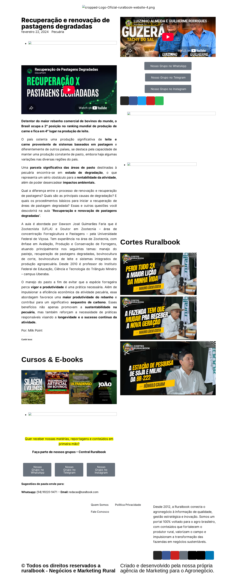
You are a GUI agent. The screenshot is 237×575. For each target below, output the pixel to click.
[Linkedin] (209, 555)
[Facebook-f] (166, 555)
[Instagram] (124, 100)
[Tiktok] (183, 555)
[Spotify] (159, 100)
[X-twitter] (201, 555)
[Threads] (192, 555)
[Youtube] (150, 100)
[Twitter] (142, 100)
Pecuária (58, 32)
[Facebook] (133, 100)
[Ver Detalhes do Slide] (171, 114)
